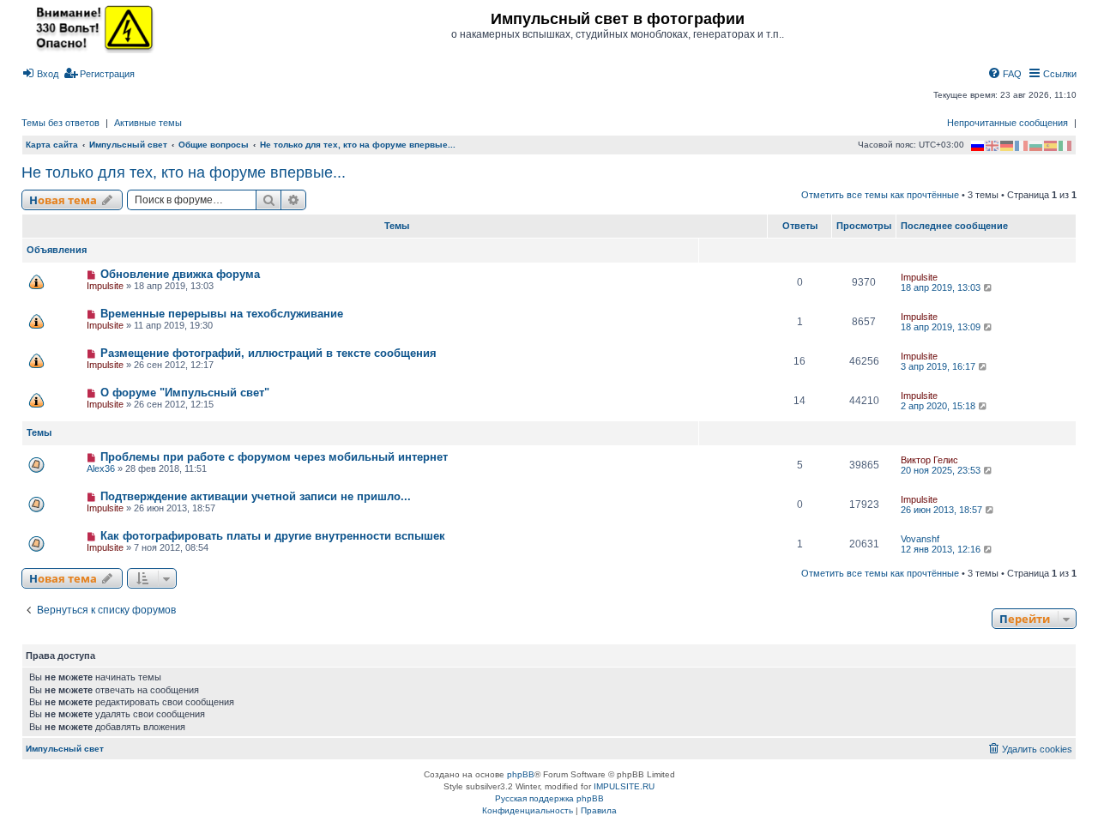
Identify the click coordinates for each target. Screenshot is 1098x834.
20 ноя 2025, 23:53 (942, 470)
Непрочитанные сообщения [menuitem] (1007, 123)
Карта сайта (52, 144)
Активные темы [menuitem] (148, 123)
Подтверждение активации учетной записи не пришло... (255, 496)
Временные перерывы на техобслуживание (221, 313)
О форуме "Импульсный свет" (184, 392)
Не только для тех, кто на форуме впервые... (183, 172)
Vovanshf (920, 539)
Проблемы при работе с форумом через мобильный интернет (274, 456)
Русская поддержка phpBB (549, 798)
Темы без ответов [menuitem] (60, 123)
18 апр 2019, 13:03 (942, 287)
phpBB (520, 774)
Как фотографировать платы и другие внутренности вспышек (272, 535)
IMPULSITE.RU (624, 786)
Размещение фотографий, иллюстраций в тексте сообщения (268, 353)
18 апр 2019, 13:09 (942, 327)
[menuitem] (39, 73)
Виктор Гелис (929, 460)
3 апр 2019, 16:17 (939, 366)
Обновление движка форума (180, 274)
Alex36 (101, 468)
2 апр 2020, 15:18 (939, 406)
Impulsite (105, 286)
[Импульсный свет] (90, 27)
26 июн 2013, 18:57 (943, 510)
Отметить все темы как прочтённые (880, 195)
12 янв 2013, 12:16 (942, 549)
